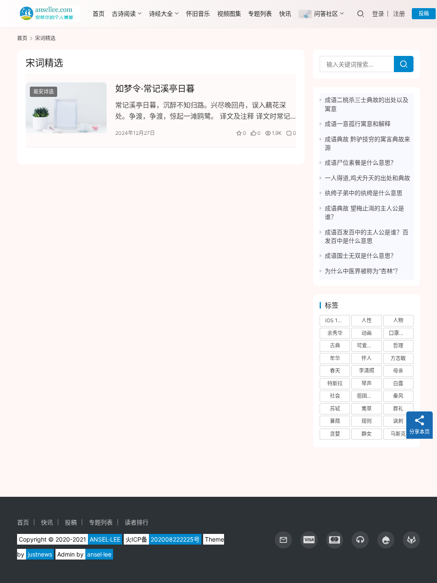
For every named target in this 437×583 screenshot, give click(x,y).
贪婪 (335, 434)
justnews (40, 554)
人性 (366, 320)
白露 (398, 383)
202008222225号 (175, 539)
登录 (378, 13)
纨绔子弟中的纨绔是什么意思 (363, 192)
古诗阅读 (124, 13)
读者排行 (137, 522)
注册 (399, 13)
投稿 (424, 13)
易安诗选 (43, 91)
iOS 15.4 (335, 320)
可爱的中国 (369, 345)
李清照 (366, 370)
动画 (366, 333)
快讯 (285, 13)
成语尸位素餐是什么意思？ (360, 162)
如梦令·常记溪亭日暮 (155, 89)
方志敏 (398, 358)
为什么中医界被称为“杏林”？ (363, 270)
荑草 (366, 408)
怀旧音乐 (198, 13)
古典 (335, 345)
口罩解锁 (399, 333)
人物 (398, 320)
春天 (335, 370)
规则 (366, 421)
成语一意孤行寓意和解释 (357, 123)
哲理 (398, 345)
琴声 (366, 383)
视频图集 (229, 13)
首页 (99, 13)
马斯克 (398, 434)
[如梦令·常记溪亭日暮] (66, 107)
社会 (335, 396)
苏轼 (335, 408)
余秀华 (335, 333)
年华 (335, 358)
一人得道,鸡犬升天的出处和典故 (367, 177)
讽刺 (398, 421)
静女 (366, 434)
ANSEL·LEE (105, 539)
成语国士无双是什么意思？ (360, 255)
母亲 (398, 370)
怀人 (366, 358)
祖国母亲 (367, 396)
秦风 (398, 396)
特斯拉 (335, 383)
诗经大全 (161, 13)
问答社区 (326, 13)
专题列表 (260, 13)
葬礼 (398, 408)
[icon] (309, 539)
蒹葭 (335, 421)
